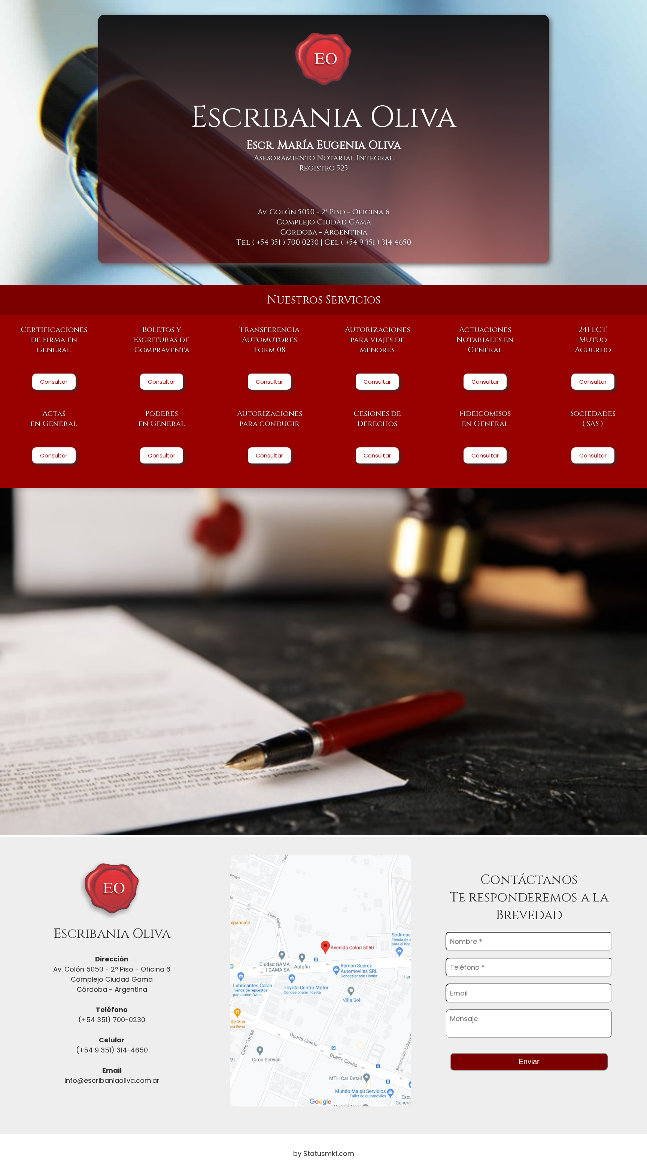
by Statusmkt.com (323, 1153)
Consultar (53, 382)
